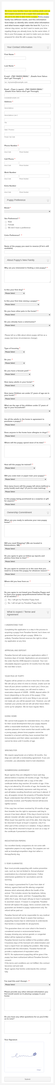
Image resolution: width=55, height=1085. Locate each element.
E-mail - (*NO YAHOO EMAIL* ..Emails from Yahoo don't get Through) (25, 77)
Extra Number (10, 186)
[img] (24, 1055)
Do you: (8, 359)
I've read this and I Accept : (16, 981)
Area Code (7, 152)
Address (8, 102)
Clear (39, 1070)
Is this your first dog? (14, 290)
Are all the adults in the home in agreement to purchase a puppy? (24, 420)
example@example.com (11, 98)
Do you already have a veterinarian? (20, 322)
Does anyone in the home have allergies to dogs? (26, 432)
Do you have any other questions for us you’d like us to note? (26, 1018)
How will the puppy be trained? (18, 464)
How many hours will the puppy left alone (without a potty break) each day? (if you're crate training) (27, 487)
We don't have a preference (19, 228)
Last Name (9, 66)
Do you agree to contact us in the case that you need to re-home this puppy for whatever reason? (26, 570)
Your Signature (10, 1040)
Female (11, 225)
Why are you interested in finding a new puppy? (26, 268)
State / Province (9, 129)
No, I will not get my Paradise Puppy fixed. (25, 603)
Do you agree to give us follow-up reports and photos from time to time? (24, 557)
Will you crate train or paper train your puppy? (25, 476)
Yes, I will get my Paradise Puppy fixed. (23, 600)
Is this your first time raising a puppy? (21, 301)
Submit (27, 1079)
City (5, 122)
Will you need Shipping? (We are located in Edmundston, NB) (23, 544)
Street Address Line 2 (11, 115)
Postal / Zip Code (9, 137)
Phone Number (11, 146)
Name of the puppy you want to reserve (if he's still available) (26, 247)
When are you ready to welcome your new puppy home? (25, 521)
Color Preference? (13, 235)
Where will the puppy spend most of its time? (24, 443)
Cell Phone (9, 159)
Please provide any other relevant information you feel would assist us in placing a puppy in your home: (26, 994)
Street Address (9, 108)
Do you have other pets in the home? (21, 311)
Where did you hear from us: (17, 581)
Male (10, 222)
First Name (9, 54)
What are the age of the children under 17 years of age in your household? (26, 406)
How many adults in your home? (19, 382)
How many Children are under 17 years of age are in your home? (26, 394)
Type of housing (12, 348)
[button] (27, 47)
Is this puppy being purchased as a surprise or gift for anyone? (26, 500)
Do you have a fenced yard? (17, 371)
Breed (7, 208)
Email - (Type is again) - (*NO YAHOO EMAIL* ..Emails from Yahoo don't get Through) (23, 90)
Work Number (10, 172)
